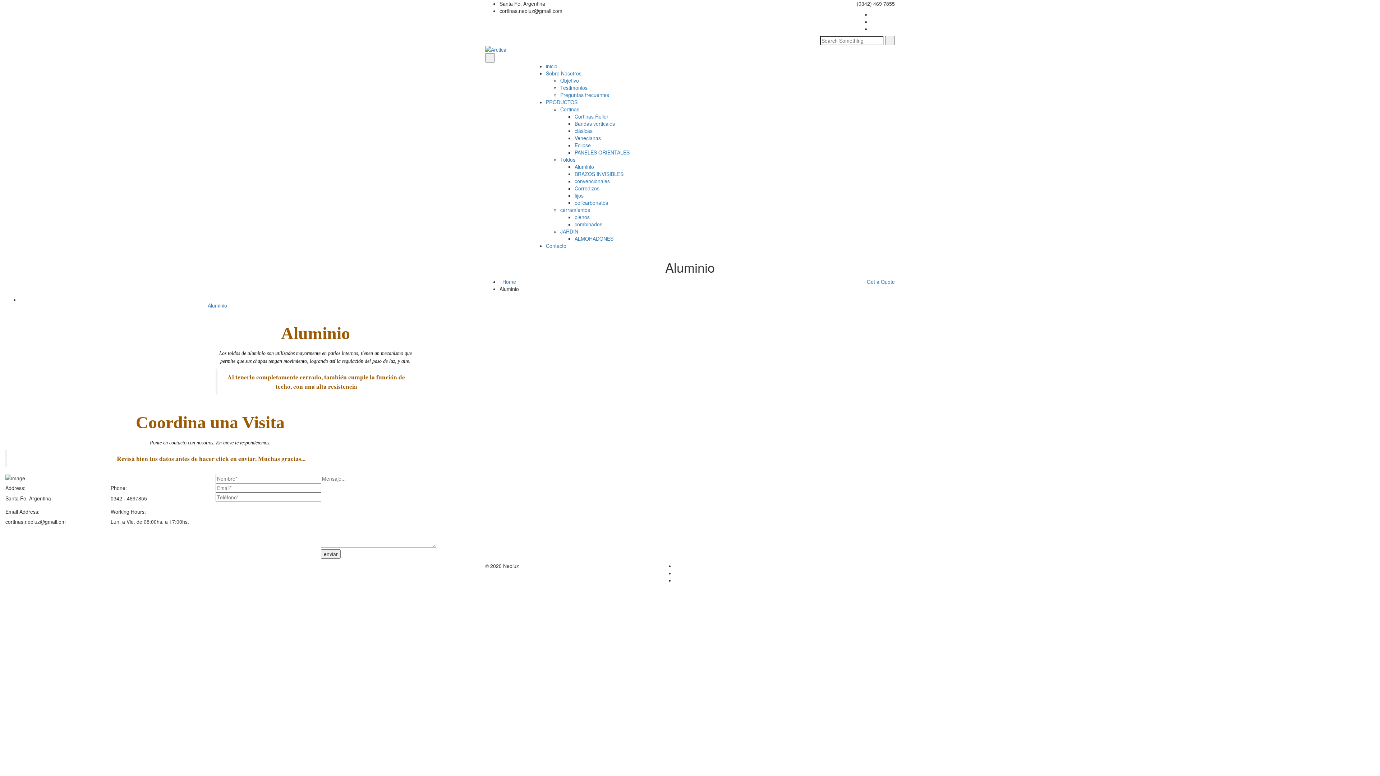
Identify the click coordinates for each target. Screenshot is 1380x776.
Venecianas (588, 138)
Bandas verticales (595, 123)
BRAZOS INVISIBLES (599, 173)
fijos (579, 195)
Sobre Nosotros (563, 73)
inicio (551, 66)
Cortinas (569, 109)
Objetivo (569, 80)
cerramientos (575, 209)
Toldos (567, 159)
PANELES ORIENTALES (602, 152)
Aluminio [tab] (217, 305)
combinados (588, 224)
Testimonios (574, 87)
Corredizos (587, 188)
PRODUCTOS (562, 102)
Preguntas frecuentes (584, 94)
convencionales (592, 181)
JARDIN (569, 231)
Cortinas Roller (591, 116)
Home (509, 281)
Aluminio (584, 166)
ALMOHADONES (594, 238)
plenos (582, 217)
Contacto (556, 245)
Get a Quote (881, 281)
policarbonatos (591, 202)
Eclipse (583, 145)
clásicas (584, 130)
